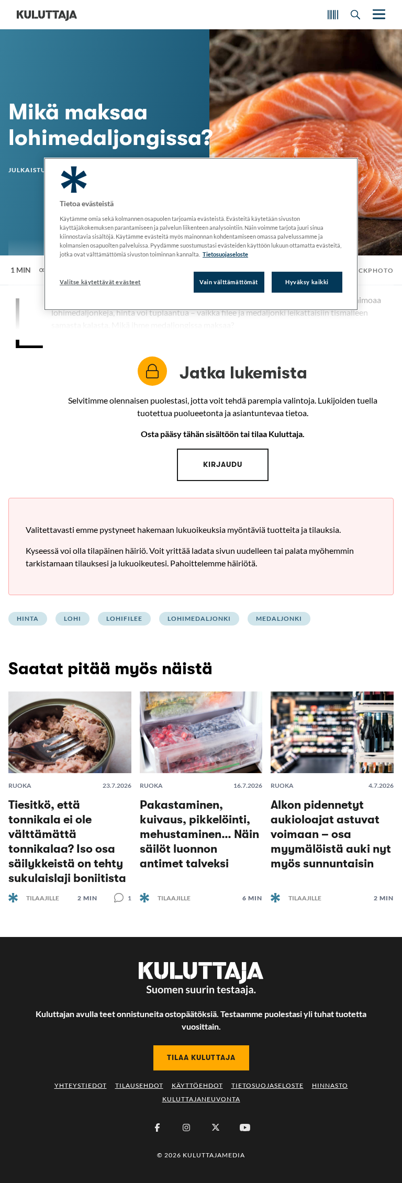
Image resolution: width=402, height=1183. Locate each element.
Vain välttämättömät (228, 281)
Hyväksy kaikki (307, 281)
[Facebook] (157, 1127)
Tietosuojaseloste (267, 1085)
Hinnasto (330, 1085)
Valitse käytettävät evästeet (100, 281)
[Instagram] (186, 1127)
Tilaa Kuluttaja (201, 1057)
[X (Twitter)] (215, 1127)
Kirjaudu (222, 464)
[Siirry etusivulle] (47, 14)
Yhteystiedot (80, 1085)
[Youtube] (245, 1127)
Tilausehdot (139, 1085)
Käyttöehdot (197, 1085)
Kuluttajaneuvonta (201, 1099)
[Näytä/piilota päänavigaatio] (378, 14)
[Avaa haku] (355, 14)
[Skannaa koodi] (333, 14)
